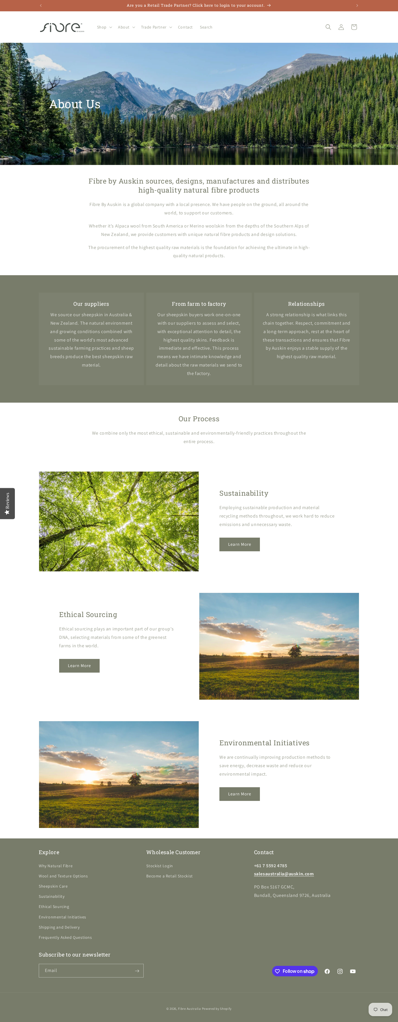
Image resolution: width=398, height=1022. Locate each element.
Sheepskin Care (53, 886)
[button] (104, 27)
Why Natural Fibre (56, 865)
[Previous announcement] (40, 5)
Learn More (239, 544)
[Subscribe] (137, 971)
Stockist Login (159, 865)
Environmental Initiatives (62, 917)
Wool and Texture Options (63, 876)
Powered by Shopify (217, 1009)
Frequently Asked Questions (65, 937)
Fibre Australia (189, 1009)
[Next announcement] (357, 5)
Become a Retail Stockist (169, 876)
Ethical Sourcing (54, 906)
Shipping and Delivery (59, 927)
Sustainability (51, 896)
